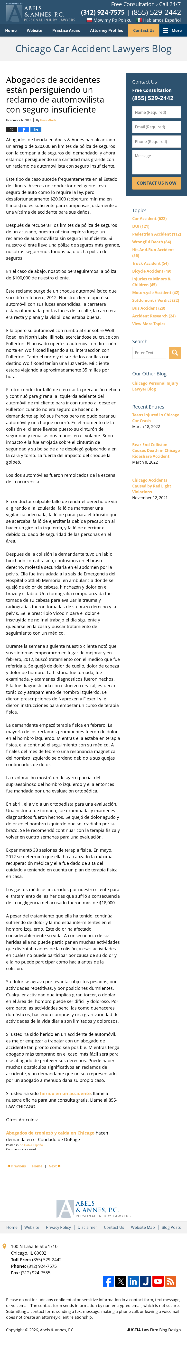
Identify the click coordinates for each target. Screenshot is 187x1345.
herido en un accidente (65, 1093)
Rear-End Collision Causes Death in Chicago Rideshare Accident (156, 450)
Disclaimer (87, 1227)
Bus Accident (148, 308)
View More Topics (148, 323)
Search (175, 353)
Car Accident (149, 218)
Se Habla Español (32, 1145)
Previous (16, 1166)
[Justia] (145, 1281)
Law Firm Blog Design (154, 1330)
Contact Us (143, 30)
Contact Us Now (156, 183)
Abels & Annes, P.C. (57, 1330)
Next (55, 1166)
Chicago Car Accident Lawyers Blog (40, 12)
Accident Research (154, 316)
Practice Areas (66, 30)
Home (11, 30)
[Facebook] (108, 1281)
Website (34, 30)
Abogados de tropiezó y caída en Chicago (50, 1133)
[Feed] (170, 1281)
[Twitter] (120, 1281)
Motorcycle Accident (155, 292)
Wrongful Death (151, 242)
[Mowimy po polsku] (101, 20)
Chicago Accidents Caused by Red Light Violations (151, 486)
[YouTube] (158, 1281)
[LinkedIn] (133, 1281)
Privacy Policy (58, 1227)
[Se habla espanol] (157, 20)
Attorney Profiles (106, 30)
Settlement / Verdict (155, 300)
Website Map (143, 1227)
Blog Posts (171, 1227)
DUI (140, 226)
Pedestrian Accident (156, 234)
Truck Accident (150, 263)
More (177, 30)
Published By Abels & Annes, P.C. (131, 12)
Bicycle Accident (151, 271)
